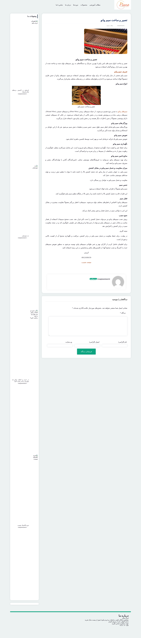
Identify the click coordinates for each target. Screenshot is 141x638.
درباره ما (68, 5)
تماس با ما (59, 5)
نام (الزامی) (122, 342)
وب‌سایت (93, 279)
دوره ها (75, 5)
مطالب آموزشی (94, 5)
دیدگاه (123, 313)
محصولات (83, 5)
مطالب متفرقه (110, 25)
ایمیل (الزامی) (94, 342)
